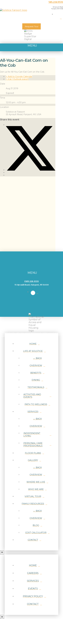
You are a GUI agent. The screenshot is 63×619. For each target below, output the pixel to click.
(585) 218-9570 (31, 281)
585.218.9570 (55, 2)
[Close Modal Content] (2, 552)
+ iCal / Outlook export (17, 79)
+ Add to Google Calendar (19, 76)
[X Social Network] (30, 170)
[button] (31, 47)
